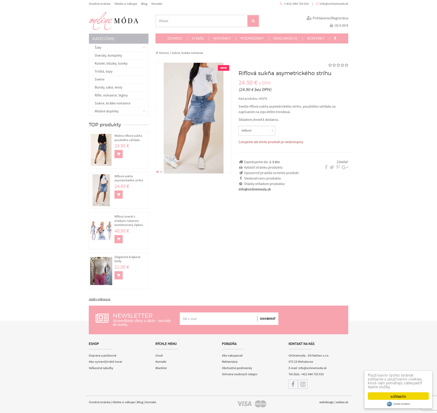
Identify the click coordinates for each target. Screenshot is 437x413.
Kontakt (156, 4)
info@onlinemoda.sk (334, 4)
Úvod (159, 356)
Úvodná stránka (99, 4)
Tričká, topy (103, 71)
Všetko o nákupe (125, 4)
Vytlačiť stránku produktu (263, 167)
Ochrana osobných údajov (239, 374)
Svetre (99, 79)
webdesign (326, 402)
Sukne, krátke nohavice (112, 103)
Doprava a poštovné (102, 356)
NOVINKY (222, 38)
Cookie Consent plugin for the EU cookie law (398, 403)
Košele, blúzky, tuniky (111, 63)
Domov (163, 53)
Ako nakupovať (232, 356)
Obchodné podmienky (237, 368)
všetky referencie (99, 299)
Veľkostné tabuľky (101, 368)
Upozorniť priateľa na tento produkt (271, 173)
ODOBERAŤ (268, 319)
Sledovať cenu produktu (262, 178)
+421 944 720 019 (312, 374)
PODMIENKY (252, 38)
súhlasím (398, 396)
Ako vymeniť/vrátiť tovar (105, 362)
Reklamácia (229, 362)
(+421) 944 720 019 (296, 4)
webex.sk (342, 402)
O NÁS (198, 38)
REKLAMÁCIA (285, 38)
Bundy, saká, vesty (108, 87)
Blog (144, 4)
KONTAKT (315, 38)
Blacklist (161, 368)
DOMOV (175, 38)
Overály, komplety (108, 55)
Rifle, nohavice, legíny (111, 95)
